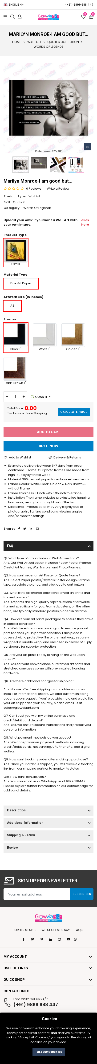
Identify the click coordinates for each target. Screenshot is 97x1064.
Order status (25, 930)
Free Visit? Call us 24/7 (30, 999)
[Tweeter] (24, 528)
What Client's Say (55, 930)
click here (85, 222)
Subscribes (82, 894)
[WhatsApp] (75, 939)
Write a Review (58, 188)
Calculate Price (73, 412)
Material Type (15, 274)
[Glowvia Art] (48, 917)
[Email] (37, 528)
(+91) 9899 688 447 (35, 1004)
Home (16, 42)
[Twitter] (32, 939)
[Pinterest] (41, 939)
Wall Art (34, 42)
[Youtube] (68, 939)
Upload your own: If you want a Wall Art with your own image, (46, 222)
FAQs (79, 930)
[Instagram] (59, 939)
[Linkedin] (31, 528)
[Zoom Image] (87, 146)
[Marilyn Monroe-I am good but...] (76, 164)
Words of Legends (49, 46)
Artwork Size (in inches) (23, 297)
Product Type (15, 235)
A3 (12, 305)
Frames (10, 319)
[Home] (48, 17)
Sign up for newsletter (47, 881)
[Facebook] (19, 528)
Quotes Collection (63, 42)
